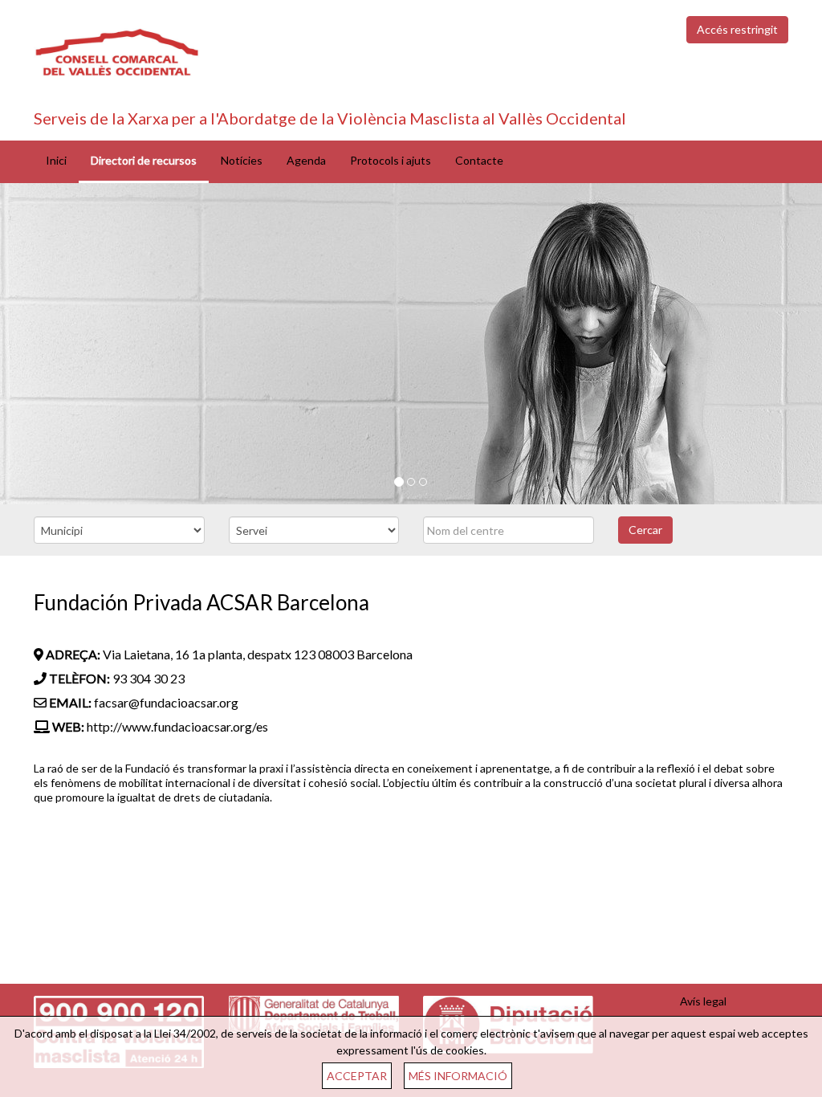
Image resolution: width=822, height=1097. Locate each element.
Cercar (645, 529)
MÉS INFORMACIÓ (458, 1076)
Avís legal (703, 1001)
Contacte (479, 160)
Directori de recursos (144, 160)
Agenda (306, 160)
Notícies (241, 160)
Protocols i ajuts (390, 160)
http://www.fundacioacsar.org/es (177, 726)
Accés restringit (737, 29)
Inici (56, 160)
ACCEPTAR (357, 1076)
